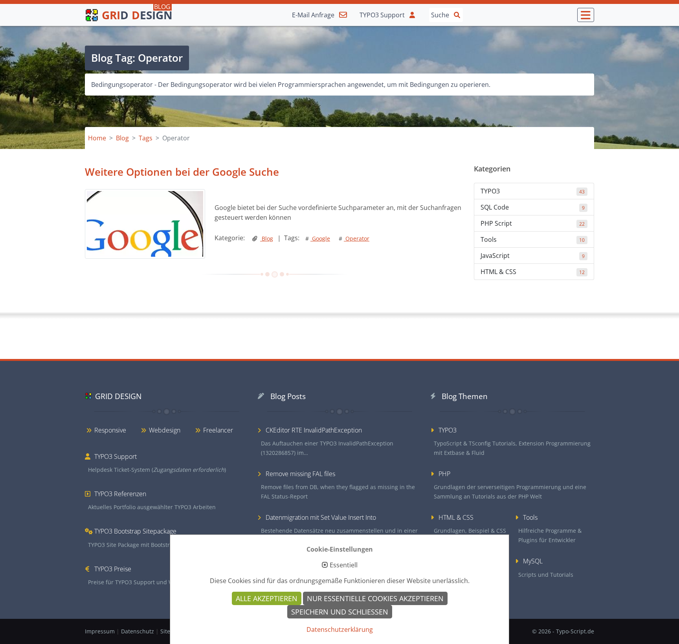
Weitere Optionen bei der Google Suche (182, 172)
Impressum (100, 631)
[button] (585, 15)
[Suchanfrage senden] (457, 14)
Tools (533, 239)
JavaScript (533, 255)
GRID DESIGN (118, 396)
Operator (354, 238)
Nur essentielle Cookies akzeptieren (375, 598)
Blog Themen (465, 396)
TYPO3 (533, 191)
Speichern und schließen (339, 611)
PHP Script (533, 223)
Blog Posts (288, 396)
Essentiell (344, 565)
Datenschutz (138, 631)
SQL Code (533, 207)
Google (317, 238)
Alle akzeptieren (266, 598)
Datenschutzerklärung (339, 629)
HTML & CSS (533, 271)
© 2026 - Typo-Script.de (563, 631)
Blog (266, 238)
